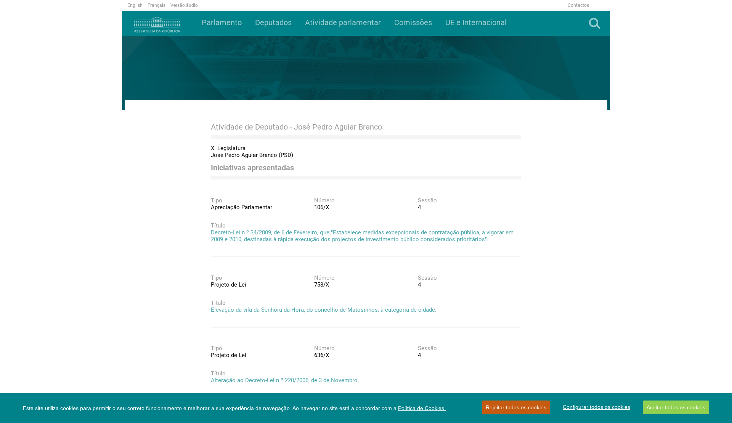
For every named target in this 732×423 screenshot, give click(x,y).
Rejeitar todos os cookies (516, 407)
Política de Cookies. (422, 408)
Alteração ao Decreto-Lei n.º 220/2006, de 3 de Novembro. (285, 380)
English (135, 5)
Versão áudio (184, 5)
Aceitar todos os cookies (676, 407)
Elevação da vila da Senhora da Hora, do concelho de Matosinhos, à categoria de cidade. (324, 309)
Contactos (578, 5)
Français (156, 5)
